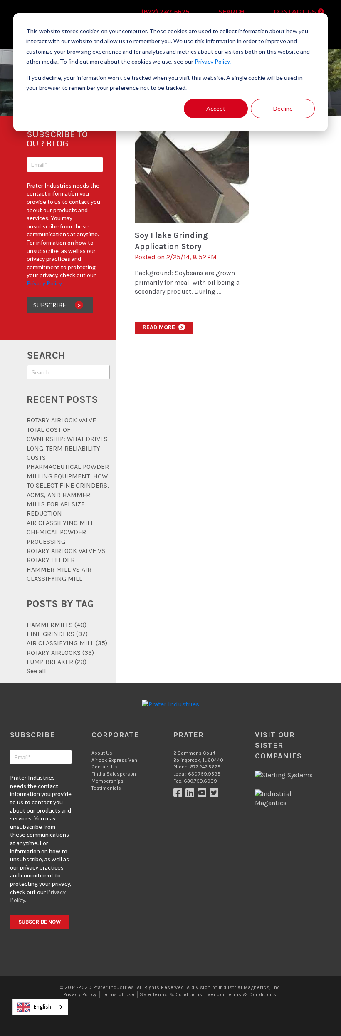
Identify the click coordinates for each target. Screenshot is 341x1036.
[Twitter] (215, 795)
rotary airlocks (60, 653)
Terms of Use (118, 994)
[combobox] (40, 1007)
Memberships (107, 781)
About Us (101, 753)
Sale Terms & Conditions (171, 994)
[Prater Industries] (170, 704)
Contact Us (296, 11)
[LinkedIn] (191, 795)
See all (36, 671)
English (42, 1007)
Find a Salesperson (113, 774)
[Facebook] (179, 795)
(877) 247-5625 (165, 11)
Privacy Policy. (213, 61)
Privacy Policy (80, 994)
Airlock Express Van (114, 760)
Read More (163, 327)
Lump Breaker (56, 662)
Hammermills (56, 625)
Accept (215, 108)
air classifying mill (67, 643)
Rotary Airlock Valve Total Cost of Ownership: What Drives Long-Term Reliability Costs (67, 438)
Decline (283, 108)
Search (231, 11)
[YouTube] (204, 795)
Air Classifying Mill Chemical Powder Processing (60, 532)
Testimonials (106, 788)
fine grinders (57, 634)
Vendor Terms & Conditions (242, 994)
